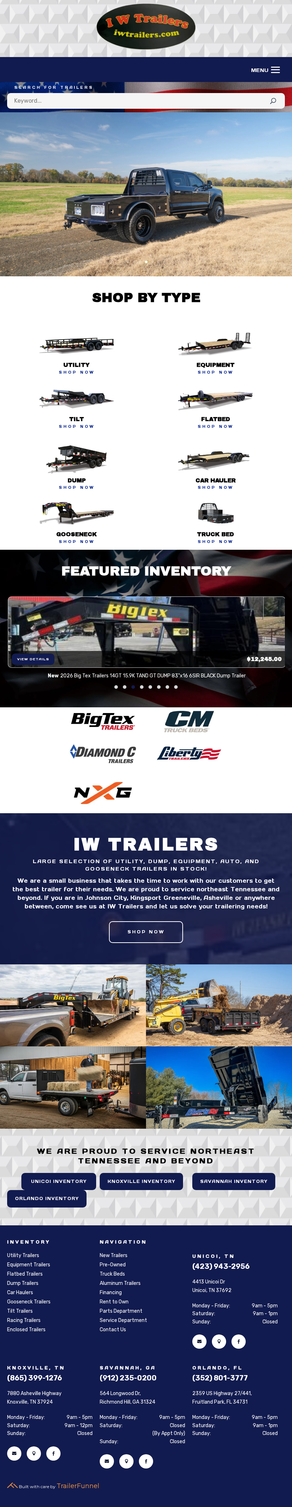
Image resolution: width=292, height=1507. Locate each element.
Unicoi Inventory (59, 1181)
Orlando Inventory (47, 1198)
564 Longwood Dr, (120, 1393)
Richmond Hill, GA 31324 (127, 1402)
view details (33, 659)
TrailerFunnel (78, 1486)
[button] (116, 687)
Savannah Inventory (233, 1181)
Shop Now (146, 931)
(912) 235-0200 (128, 1378)
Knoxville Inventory (141, 1181)
